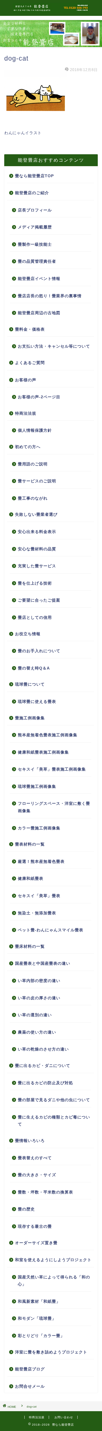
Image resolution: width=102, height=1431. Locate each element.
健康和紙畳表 (30, 878)
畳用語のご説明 (33, 464)
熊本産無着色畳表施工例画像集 (47, 735)
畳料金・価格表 (30, 329)
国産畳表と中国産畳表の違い (42, 963)
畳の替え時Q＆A (34, 668)
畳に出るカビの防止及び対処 (45, 1083)
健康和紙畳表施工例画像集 (43, 752)
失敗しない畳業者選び (36, 514)
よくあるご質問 (30, 363)
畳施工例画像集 (30, 718)
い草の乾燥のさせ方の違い (43, 1049)
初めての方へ (28, 447)
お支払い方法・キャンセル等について (54, 346)
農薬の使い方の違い (37, 1032)
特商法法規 (25, 413)
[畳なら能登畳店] (51, 10)
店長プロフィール (35, 210)
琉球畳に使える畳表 (37, 702)
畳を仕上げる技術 (35, 583)
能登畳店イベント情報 (39, 279)
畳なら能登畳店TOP (34, 176)
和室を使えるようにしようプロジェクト (53, 1260)
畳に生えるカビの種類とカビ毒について (54, 1121)
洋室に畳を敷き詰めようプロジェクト (51, 1352)
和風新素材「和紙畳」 (39, 1301)
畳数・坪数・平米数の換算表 (45, 1192)
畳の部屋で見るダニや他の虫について (54, 1100)
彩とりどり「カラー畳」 (41, 1336)
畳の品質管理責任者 (37, 261)
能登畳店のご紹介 (32, 193)
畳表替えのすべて (35, 1158)
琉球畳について (30, 684)
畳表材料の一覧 (30, 844)
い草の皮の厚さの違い (39, 998)
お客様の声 (25, 380)
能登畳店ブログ (30, 1369)
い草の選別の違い (35, 1015)
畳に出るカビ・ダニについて (42, 1066)
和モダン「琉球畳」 (37, 1318)
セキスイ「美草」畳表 (39, 896)
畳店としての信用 (35, 617)
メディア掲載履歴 (35, 227)
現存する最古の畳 (35, 1226)
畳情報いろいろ (30, 1141)
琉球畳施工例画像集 (37, 786)
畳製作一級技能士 (35, 244)
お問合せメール (30, 1386)
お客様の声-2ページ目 (39, 397)
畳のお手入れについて (39, 651)
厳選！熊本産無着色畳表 (41, 861)
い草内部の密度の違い (39, 981)
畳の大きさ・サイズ (37, 1175)
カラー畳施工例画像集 (39, 828)
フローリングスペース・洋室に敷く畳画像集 (54, 807)
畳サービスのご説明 (37, 481)
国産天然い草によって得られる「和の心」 (54, 1281)
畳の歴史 (26, 1209)
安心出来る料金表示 (37, 532)
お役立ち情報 (28, 634)
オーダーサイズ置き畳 (36, 1243)
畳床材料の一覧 (30, 946)
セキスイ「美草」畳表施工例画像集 (52, 769)
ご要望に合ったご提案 (39, 600)
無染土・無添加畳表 (37, 913)
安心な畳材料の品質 (37, 549)
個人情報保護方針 (35, 430)
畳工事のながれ (33, 498)
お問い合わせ (63, 1417)
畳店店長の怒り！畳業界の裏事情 (50, 296)
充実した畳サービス (37, 566)
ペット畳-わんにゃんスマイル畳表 (50, 930)
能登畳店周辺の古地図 (39, 313)
